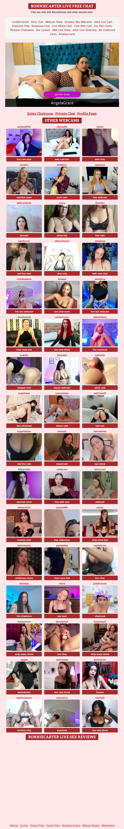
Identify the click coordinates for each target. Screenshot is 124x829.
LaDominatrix (24, 545)
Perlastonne (62, 317)
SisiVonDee (62, 659)
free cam (100, 235)
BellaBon (62, 164)
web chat (100, 159)
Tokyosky (62, 355)
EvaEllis (24, 355)
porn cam (62, 197)
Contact (24, 825)
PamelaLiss (62, 545)
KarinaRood (100, 621)
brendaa (24, 583)
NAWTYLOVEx (100, 545)
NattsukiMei (62, 393)
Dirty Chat (37, 21)
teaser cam (62, 425)
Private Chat (65, 113)
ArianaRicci (62, 697)
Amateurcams (67, 34)
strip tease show (24, 654)
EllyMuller (62, 126)
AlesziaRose (62, 621)
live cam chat (24, 159)
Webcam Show (53, 21)
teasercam (62, 463)
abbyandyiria (24, 202)
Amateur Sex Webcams (78, 21)
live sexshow (100, 349)
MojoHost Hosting (71, 825)
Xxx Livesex (43, 30)
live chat (100, 578)
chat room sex (24, 349)
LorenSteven (24, 621)
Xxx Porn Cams (103, 26)
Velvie (62, 583)
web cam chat (100, 273)
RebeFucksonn (24, 697)
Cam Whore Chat (62, 26)
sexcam (24, 235)
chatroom (100, 616)
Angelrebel (24, 393)
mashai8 (100, 697)
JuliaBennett (100, 583)
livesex (100, 692)
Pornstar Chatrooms (22, 30)
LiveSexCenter (20, 21)
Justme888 (62, 507)
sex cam (62, 616)
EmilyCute (62, 469)
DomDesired (24, 317)
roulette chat (24, 539)
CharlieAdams (24, 279)
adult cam (100, 387)
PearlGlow (100, 279)
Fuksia (100, 126)
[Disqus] (62, 782)
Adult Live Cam (103, 21)
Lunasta (62, 279)
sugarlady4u (24, 431)
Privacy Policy (37, 825)
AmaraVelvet (24, 507)
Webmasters (108, 825)
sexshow (62, 730)
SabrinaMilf (100, 393)
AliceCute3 (100, 469)
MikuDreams (100, 317)
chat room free (100, 539)
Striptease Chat (40, 26)
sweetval (100, 164)
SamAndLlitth (24, 126)
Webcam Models (90, 825)
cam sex (99, 425)
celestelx (100, 355)
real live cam (24, 273)
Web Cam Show (61, 30)
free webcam (100, 197)
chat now (62, 273)
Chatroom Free (20, 26)
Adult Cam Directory (85, 30)
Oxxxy (62, 202)
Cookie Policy (53, 825)
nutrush (62, 431)
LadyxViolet (24, 469)
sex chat (62, 654)
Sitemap (14, 825)
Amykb (24, 659)
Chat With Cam (83, 26)
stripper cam (24, 387)
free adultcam (24, 425)
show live (62, 235)
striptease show (24, 578)
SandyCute (24, 240)
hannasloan (100, 431)
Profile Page (87, 113)
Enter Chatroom (40, 113)
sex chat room (62, 311)
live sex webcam (24, 311)
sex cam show (62, 349)
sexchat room (24, 197)
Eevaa (100, 507)
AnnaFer (24, 164)
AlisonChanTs (62, 240)
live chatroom (24, 616)
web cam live (62, 159)
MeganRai (100, 240)
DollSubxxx (100, 659)
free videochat (62, 539)
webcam (99, 501)
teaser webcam (62, 387)
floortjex (100, 202)
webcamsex (24, 692)
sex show (100, 463)
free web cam (62, 501)
